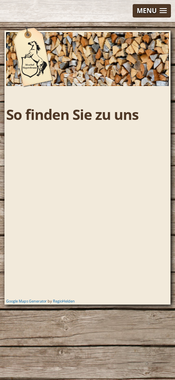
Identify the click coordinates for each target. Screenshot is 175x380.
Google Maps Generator (26, 301)
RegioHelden (64, 301)
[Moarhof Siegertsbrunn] (33, 86)
